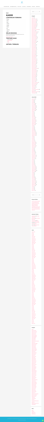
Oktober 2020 (33, 169)
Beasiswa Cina (33, 30)
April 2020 (33, 176)
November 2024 (34, 121)
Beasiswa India (33, 351)
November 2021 (34, 156)
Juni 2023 (33, 137)
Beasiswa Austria (34, 22)
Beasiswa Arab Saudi (34, 20)
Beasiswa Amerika (34, 330)
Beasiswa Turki (33, 81)
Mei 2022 (33, 149)
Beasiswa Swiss (33, 77)
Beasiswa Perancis (34, 62)
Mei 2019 (33, 189)
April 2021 (33, 163)
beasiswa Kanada (34, 50)
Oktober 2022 (33, 144)
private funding (33, 220)
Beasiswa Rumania (34, 377)
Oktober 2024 (33, 122)
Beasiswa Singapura (34, 70)
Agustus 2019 (33, 185)
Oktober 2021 (33, 157)
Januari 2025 (33, 118)
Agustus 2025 (33, 110)
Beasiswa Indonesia (34, 41)
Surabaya (8, 25)
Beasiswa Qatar (34, 64)
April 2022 (33, 150)
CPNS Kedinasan (34, 398)
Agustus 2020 (33, 171)
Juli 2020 (33, 172)
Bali (7, 28)
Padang (8, 31)
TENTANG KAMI (38, 6)
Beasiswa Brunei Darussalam (35, 29)
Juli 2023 (33, 136)
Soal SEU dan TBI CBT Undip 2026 (36, 201)
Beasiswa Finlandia (34, 36)
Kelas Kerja (33, 88)
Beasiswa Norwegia (34, 371)
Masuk (32, 410)
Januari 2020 (33, 179)
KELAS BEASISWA (29, 6)
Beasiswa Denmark (34, 344)
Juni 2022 (33, 148)
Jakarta (8, 20)
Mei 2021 (33, 162)
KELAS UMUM (24, 6)
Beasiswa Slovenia (34, 384)
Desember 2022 (34, 142)
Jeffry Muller (33, 218)
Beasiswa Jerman (34, 48)
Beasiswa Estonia (34, 34)
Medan (7, 22)
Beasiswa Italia (33, 357)
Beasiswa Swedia (34, 76)
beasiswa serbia (34, 69)
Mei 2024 (33, 128)
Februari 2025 (33, 117)
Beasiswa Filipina (34, 35)
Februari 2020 (33, 178)
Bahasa (32, 17)
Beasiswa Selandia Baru (34, 68)
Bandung (8, 19)
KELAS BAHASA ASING (6, 6)
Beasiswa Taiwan (34, 78)
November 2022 (34, 143)
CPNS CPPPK (33, 397)
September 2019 (34, 184)
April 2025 (33, 115)
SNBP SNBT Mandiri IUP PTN (35, 91)
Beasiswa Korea (34, 363)
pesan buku (33, 90)
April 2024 (33, 129)
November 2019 (34, 182)
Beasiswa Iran (33, 43)
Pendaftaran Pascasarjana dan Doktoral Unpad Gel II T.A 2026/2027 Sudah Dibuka (35, 204)
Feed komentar (33, 412)
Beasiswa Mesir (33, 57)
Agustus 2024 (33, 124)
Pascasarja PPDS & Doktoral (35, 89)
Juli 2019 (33, 186)
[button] (16, 19)
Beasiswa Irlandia (34, 44)
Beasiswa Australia (34, 21)
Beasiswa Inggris (34, 42)
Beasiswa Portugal (34, 63)
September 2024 (34, 123)
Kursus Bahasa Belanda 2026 (35, 202)
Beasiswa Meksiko (34, 56)
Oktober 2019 (33, 183)
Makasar (8, 26)
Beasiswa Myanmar (34, 370)
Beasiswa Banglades (34, 336)
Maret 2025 (33, 116)
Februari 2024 (33, 131)
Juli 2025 (33, 111)
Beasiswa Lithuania (34, 364)
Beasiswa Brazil (33, 28)
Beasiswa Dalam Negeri (34, 343)
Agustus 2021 (33, 158)
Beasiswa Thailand (34, 391)
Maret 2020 (33, 177)
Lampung (8, 23)
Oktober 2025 (33, 108)
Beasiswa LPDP (33, 54)
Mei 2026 (33, 102)
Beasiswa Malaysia (34, 55)
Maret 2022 (33, 151)
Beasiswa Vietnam (34, 84)
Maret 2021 (33, 164)
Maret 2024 (33, 130)
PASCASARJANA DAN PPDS (13, 6)
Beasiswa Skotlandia (34, 71)
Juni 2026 (33, 101)
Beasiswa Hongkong (34, 37)
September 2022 (34, 145)
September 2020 (34, 170)
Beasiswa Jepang (34, 47)
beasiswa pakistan (34, 61)
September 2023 (34, 135)
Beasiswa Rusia (33, 378)
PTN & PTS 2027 (19, 6)
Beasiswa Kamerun (34, 49)
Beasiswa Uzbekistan (34, 83)
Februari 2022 (33, 152)
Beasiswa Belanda (34, 337)
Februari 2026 (33, 103)
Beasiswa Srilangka (34, 75)
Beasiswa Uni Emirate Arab (35, 82)
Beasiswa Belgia (34, 27)
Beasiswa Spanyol (34, 74)
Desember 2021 (34, 155)
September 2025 (34, 109)
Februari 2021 (33, 165)
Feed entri (33, 411)
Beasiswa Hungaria (34, 350)
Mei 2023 (33, 138)
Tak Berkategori (34, 404)
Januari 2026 (33, 104)
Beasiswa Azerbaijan (34, 23)
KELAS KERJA (33, 6)
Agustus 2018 (33, 190)
